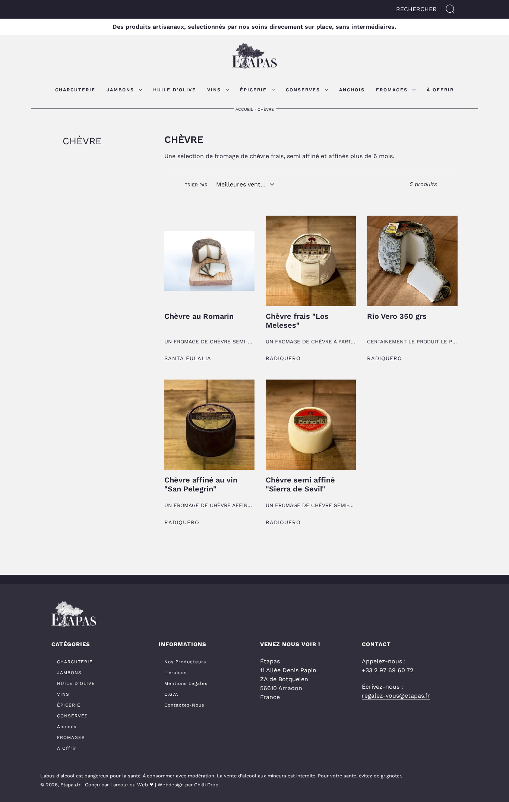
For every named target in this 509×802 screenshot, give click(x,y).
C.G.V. (171, 694)
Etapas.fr (70, 784)
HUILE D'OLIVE (76, 683)
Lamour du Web (129, 784)
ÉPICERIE (68, 705)
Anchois (66, 726)
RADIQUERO (283, 358)
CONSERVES (72, 715)
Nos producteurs (185, 661)
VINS (63, 694)
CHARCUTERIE (75, 661)
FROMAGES (71, 737)
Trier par (196, 185)
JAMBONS (69, 672)
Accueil (244, 109)
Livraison (175, 672)
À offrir (66, 748)
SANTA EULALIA (187, 358)
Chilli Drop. (206, 784)
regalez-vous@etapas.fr (396, 695)
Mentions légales (186, 683)
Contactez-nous (184, 705)
